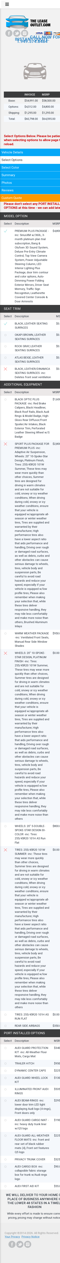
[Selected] (5, 231)
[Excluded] (5, 369)
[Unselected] (5, 335)
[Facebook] (8, 33)
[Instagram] (24, 33)
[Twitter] (16, 33)
